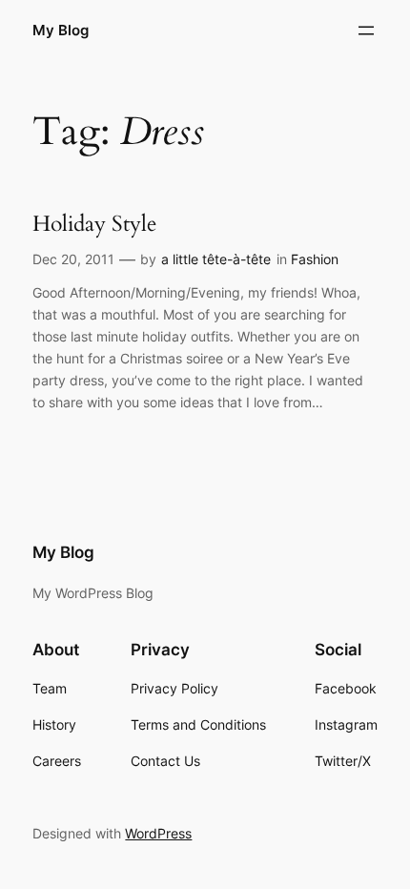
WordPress (158, 833)
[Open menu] (366, 30)
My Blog (60, 30)
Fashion (314, 259)
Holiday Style (94, 224)
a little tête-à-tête (216, 259)
